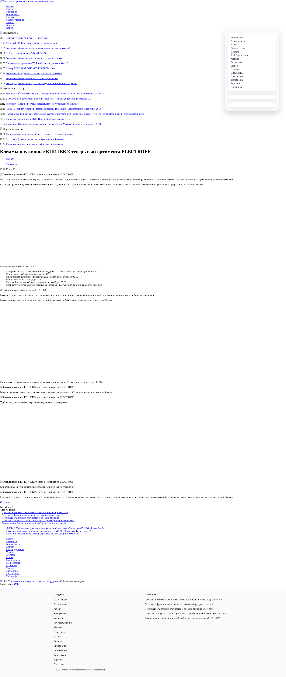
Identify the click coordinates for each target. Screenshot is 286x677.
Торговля (10, 25)
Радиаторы (11, 565)
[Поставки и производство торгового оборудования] (27, 1)
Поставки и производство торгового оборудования (35, 581)
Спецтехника (13, 573)
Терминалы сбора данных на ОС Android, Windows (32, 78)
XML (16, 584)
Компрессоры (13, 563)
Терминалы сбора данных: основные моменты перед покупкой (38, 48)
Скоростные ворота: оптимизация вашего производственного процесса (38, 520)
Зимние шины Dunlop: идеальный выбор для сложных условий (34, 523)
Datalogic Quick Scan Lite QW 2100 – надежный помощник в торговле (41, 83)
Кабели (9, 9)
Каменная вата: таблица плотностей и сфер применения (34, 144)
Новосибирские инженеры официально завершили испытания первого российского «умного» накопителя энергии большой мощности (75, 114)
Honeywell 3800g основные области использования (32, 43)
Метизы (10, 22)
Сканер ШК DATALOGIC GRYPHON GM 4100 (30, 68)
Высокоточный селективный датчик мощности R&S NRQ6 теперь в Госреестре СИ (48, 98)
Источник (5, 502)
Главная (10, 6)
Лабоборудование (15, 19)
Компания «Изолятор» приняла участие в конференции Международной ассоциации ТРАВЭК (54, 124)
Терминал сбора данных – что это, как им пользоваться (34, 73)
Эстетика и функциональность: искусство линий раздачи (35, 139)
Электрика (11, 11)
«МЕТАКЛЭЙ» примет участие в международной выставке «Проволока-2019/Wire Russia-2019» (55, 93)
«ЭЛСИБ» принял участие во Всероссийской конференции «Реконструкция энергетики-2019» (54, 109)
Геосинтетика (13, 560)
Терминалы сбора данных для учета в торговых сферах (34, 58)
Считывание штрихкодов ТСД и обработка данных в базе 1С (37, 63)
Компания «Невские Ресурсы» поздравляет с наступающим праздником (42, 103)
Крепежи (10, 17)
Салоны (10, 568)
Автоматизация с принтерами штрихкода (27, 38)
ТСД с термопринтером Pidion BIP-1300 (26, 53)
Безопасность (13, 14)
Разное (9, 28)
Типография (12, 576)
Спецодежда (12, 571)
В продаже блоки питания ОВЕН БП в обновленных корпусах (38, 119)
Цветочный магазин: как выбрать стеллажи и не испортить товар (39, 134)
